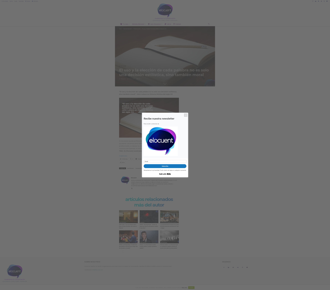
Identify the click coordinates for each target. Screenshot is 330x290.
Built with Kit (165, 174)
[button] (165, 141)
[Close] (185, 115)
